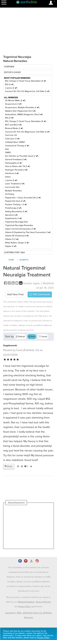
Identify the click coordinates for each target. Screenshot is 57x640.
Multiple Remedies (13, 190)
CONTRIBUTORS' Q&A (14, 252)
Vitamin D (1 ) (12, 239)
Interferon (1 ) (12, 173)
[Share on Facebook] (6, 283)
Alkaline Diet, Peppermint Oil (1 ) (20, 111)
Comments (41, 294)
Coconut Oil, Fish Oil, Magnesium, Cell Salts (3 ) (27, 91)
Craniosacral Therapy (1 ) (17, 145)
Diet (7, 149)
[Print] (20, 283)
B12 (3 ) (9, 84)
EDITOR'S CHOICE (12, 72)
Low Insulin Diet (12, 187)
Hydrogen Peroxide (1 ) (16, 170)
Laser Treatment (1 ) (15, 183)
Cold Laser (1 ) (12, 138)
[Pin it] (10, 283)
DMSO (8, 152)
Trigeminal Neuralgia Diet (16, 222)
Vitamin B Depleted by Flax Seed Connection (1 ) (28, 232)
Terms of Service (43, 602)
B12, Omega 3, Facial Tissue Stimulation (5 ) (25, 121)
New (32, 336)
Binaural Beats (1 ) (14, 128)
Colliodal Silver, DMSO (15, 142)
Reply (9, 466)
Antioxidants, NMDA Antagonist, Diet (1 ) (24, 114)
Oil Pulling (9, 194)
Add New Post (15, 294)
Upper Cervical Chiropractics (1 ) (20, 229)
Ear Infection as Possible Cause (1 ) (21, 156)
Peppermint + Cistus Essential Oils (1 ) (23, 197)
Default (21, 336)
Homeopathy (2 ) (13, 163)
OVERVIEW (9, 66)
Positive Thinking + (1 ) (16, 204)
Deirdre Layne (31, 283)
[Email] (17, 283)
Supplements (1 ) (13, 218)
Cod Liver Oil (11, 135)
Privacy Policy (24, 606)
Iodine (8, 177)
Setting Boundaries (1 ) (16, 211)
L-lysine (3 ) (11, 88)
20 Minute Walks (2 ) (15, 100)
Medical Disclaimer (26, 602)
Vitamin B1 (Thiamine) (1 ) (17, 235)
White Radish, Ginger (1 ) (17, 242)
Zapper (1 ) (10, 246)
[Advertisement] (28, 527)
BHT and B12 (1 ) (13, 125)
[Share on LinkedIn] (13, 283)
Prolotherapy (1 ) (13, 208)
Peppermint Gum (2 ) (15, 201)
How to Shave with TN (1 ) (17, 166)
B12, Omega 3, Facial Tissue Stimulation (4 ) (25, 81)
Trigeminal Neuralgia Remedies (19, 225)
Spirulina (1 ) (11, 215)
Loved (44, 336)
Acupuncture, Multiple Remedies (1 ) (22, 107)
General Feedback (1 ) (16, 159)
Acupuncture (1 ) (13, 104)
